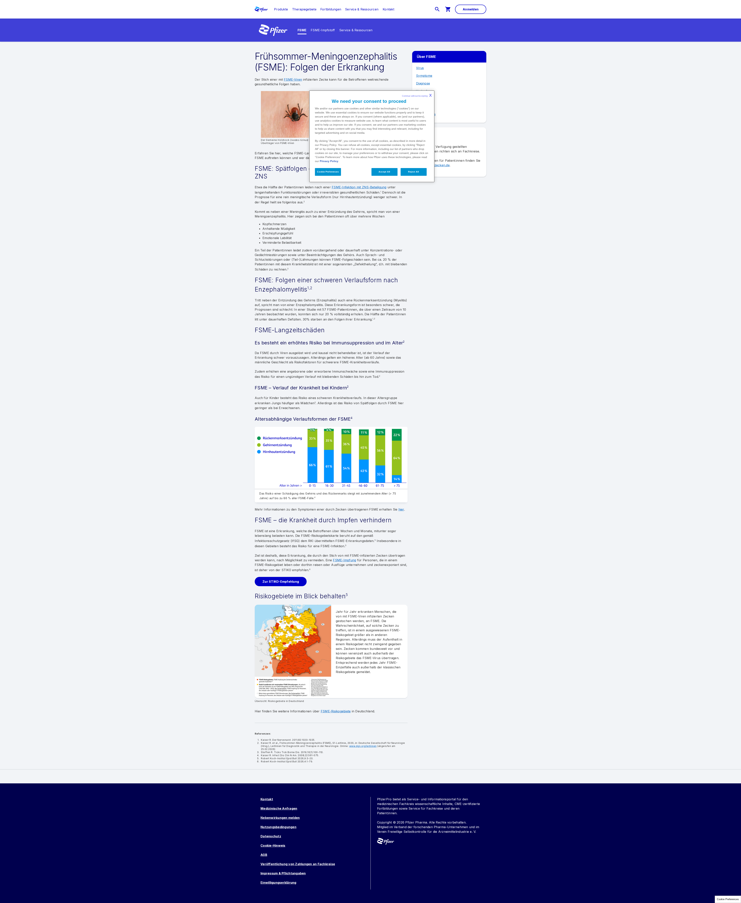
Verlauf (421, 91)
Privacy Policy (329, 161)
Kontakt (267, 799)
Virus (420, 68)
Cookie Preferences (728, 899)
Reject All (413, 172)
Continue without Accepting (417, 95)
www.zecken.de (438, 165)
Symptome (424, 76)
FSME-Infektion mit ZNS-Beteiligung (359, 187)
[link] (281, 9)
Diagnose (423, 83)
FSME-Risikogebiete (336, 711)
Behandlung (425, 99)
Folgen (421, 106)
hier (401, 509)
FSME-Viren (293, 79)
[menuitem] (279, 9)
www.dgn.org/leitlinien (363, 746)
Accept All (384, 172)
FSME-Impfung (344, 560)
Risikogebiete (426, 114)
